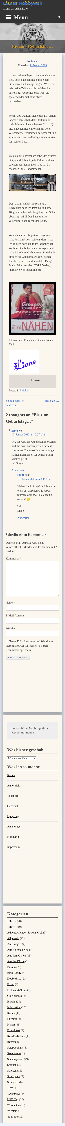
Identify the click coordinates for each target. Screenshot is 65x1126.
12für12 (11, 921)
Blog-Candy (14, 972)
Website (10, 628)
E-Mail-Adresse (16, 615)
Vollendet (12, 795)
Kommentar (13, 558)
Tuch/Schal (13, 1093)
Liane (34, 61)
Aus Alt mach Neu (17, 949)
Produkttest (13, 1030)
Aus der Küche (15, 961)
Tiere (10, 1087)
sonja (15, 430)
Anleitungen (14, 826)
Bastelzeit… (52, 400)
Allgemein (13, 938)
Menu (21, 17)
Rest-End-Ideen (16, 1036)
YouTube (12, 1116)
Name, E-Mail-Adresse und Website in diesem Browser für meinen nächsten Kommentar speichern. (29, 646)
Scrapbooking (15, 1047)
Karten (11, 775)
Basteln (11, 967)
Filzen (10, 984)
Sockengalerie (15, 1059)
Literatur (12, 1018)
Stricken (24, 390)
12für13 (11, 926)
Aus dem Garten (16, 955)
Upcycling (13, 816)
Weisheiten (13, 1105)
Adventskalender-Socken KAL (24, 932)
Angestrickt (13, 785)
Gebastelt (12, 806)
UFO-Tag (12, 1099)
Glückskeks (14, 995)
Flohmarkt (13, 836)
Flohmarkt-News (16, 990)
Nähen (11, 1024)
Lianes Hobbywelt (22, 3)
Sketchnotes (14, 1053)
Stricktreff (13, 1082)
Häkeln (11, 1001)
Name (10, 602)
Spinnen (12, 1064)
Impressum (13, 846)
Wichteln (12, 1110)
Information (14, 1007)
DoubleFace (14, 978)
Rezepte (11, 1041)
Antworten (18, 470)
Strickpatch (13, 1076)
